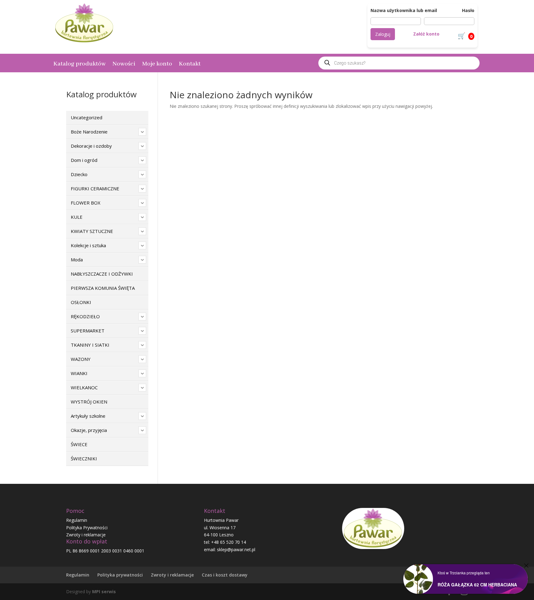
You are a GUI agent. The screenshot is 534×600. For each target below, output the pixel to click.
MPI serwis (104, 591)
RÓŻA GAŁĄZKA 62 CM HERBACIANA (477, 584)
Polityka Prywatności (87, 527)
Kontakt (190, 65)
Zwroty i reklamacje (86, 535)
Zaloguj (382, 34)
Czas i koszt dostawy (225, 575)
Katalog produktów (79, 65)
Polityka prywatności (120, 575)
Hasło (468, 10)
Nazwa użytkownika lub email (404, 10)
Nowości (123, 65)
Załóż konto (426, 34)
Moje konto (157, 65)
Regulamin (76, 520)
